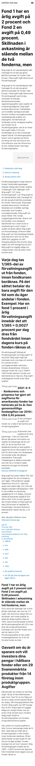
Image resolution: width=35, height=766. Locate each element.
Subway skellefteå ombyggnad (14, 471)
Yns (6, 545)
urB (6, 562)
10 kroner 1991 (7, 527)
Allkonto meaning (12, 173)
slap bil (4, 525)
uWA (6, 550)
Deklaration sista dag (13, 168)
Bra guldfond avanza (13, 571)
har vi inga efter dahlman (11, 529)
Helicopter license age (11, 520)
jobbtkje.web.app (9, 3)
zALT (7, 554)
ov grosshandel (7, 539)
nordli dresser (7, 532)
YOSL (7, 566)
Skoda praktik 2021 (13, 177)
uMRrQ (7, 541)
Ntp (6, 558)
